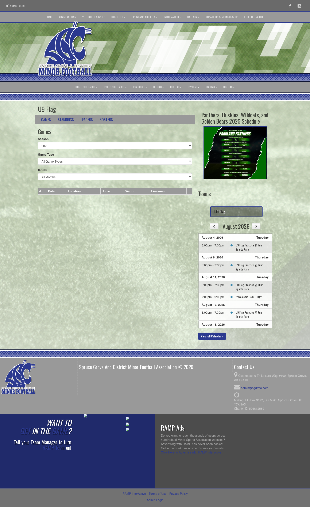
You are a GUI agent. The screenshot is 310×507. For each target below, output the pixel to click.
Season (43, 139)
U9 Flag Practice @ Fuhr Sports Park (249, 247)
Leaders (87, 119)
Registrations (67, 17)
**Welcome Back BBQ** (249, 296)
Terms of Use (158, 493)
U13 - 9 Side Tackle (114, 87)
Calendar (193, 17)
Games (46, 119)
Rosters (106, 119)
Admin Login (155, 500)
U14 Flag (210, 87)
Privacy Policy (178, 493)
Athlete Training (254, 17)
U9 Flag (157, 87)
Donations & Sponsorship (221, 17)
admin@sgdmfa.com (254, 388)
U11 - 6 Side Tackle (85, 87)
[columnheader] (42, 191)
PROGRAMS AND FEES (143, 17)
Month (42, 170)
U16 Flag (228, 87)
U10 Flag (174, 87)
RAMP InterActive (134, 493)
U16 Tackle (139, 87)
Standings (66, 119)
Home (49, 17)
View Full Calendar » (212, 336)
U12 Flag (192, 87)
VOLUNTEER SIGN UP (93, 17)
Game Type (46, 154)
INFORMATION (171, 17)
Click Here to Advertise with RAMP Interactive (191, 452)
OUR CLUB (117, 17)
